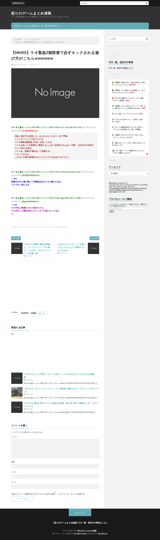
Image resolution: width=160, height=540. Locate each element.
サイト (13, 482)
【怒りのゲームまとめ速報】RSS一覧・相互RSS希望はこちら (38, 26)
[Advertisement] (55, 283)
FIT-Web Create (80, 533)
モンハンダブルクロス (31, 64)
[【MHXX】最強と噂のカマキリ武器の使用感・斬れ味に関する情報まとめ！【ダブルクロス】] (16, 407)
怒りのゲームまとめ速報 (31, 13)
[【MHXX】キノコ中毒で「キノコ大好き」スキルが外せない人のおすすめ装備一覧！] (16, 378)
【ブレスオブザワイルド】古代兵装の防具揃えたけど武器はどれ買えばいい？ (101, 3)
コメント (14, 437)
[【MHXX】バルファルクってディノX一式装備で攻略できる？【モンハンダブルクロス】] (16, 392)
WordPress (103, 533)
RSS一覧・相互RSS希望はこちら (121, 68)
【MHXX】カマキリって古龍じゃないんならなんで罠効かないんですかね (72, 247)
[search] (147, 3)
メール (13, 472)
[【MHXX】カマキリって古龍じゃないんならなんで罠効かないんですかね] (93, 248)
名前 (13, 462)
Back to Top (80, 513)
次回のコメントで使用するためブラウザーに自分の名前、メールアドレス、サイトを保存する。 (48, 494)
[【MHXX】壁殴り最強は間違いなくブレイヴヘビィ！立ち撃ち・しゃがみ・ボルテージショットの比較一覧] (16, 248)
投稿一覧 (41, 313)
